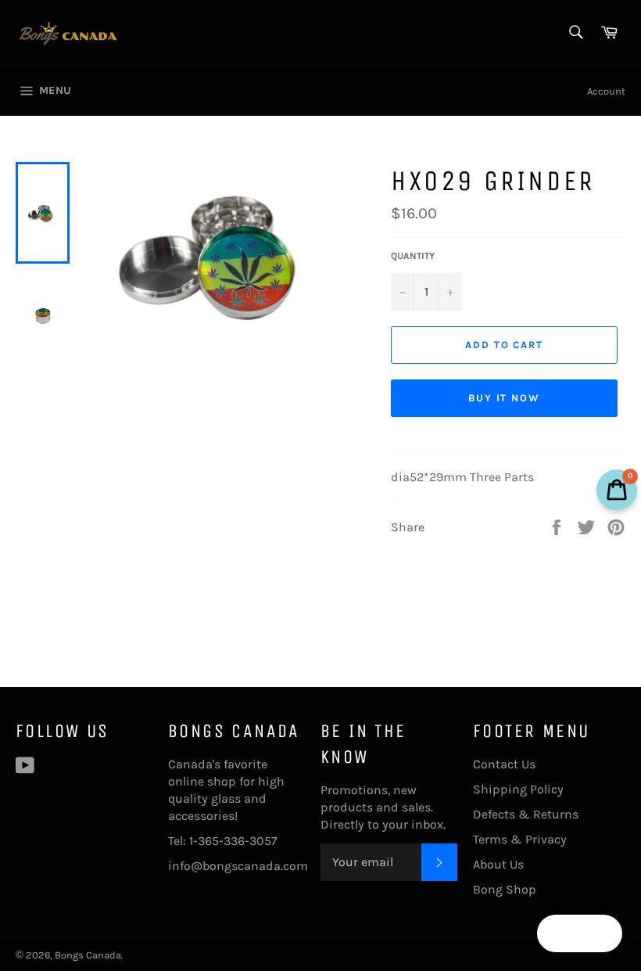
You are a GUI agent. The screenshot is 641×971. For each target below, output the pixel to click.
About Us (498, 864)
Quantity (413, 255)
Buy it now (504, 398)
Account (606, 91)
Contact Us (504, 764)
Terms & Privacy (520, 839)
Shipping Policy (518, 789)
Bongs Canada (88, 955)
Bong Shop (504, 889)
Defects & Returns (525, 814)
